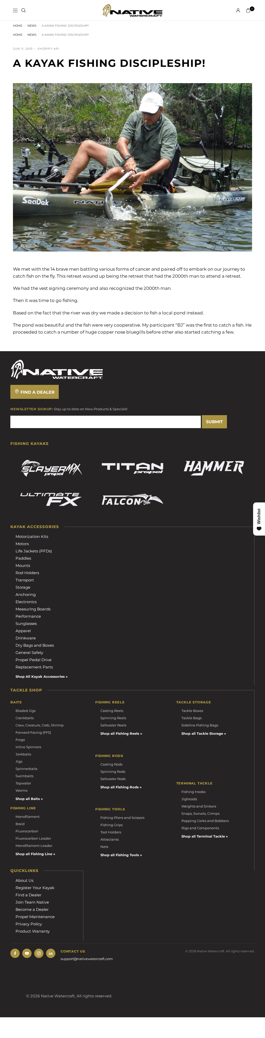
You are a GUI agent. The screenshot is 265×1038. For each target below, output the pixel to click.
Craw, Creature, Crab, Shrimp (40, 725)
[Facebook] (15, 953)
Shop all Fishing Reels (119, 733)
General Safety (29, 652)
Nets (104, 847)
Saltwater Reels (113, 725)
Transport (25, 580)
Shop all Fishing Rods (119, 787)
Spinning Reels (113, 718)
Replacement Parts (34, 667)
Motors (22, 543)
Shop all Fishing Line (34, 854)
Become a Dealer (32, 909)
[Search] (23, 10)
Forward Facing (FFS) (33, 732)
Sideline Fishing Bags (199, 725)
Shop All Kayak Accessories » (42, 676)
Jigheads (189, 799)
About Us (24, 880)
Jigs (19, 761)
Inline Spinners (28, 747)
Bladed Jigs (25, 711)
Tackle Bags (191, 718)
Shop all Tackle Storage (202, 733)
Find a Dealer (37, 392)
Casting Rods (111, 764)
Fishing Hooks (193, 792)
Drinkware (26, 638)
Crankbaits (25, 718)
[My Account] (238, 10)
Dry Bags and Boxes (35, 645)
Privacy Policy (29, 923)
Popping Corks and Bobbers (205, 821)
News (31, 25)
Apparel (23, 630)
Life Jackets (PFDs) (34, 551)
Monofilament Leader (34, 846)
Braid (20, 824)
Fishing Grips (111, 825)
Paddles (23, 558)
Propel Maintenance (35, 916)
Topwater (23, 783)
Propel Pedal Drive (33, 659)
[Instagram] (38, 953)
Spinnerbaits (26, 769)
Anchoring (26, 594)
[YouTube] (27, 953)
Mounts (23, 565)
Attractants (109, 839)
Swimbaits (24, 776)
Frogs (20, 740)
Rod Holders (27, 572)
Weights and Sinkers (198, 806)
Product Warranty (33, 931)
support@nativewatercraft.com (87, 959)
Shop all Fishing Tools (119, 855)
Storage (23, 587)
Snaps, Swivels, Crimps (200, 813)
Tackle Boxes (192, 711)
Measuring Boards (33, 609)
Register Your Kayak (35, 887)
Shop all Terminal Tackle (203, 836)
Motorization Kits (32, 536)
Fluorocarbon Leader (33, 838)
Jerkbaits (23, 754)
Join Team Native (32, 902)
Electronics (26, 601)
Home (17, 25)
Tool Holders (110, 832)
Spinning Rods (112, 771)
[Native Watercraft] (57, 368)
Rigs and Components (200, 828)
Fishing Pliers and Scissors (122, 818)
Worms (21, 790)
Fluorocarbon (27, 831)
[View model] (51, 468)
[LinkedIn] (50, 953)
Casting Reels (111, 711)
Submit (214, 421)
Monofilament (28, 816)
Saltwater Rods (113, 779)
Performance (28, 616)
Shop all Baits (28, 799)
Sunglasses (26, 623)
